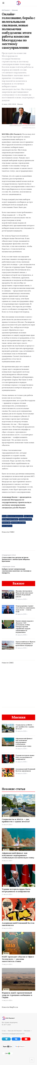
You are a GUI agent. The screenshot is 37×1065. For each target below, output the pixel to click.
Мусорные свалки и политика (10, 519)
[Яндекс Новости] (7, 1047)
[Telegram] (6, 1040)
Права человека (28, 516)
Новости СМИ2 (8, 532)
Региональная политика (25, 519)
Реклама (27, 1031)
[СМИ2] (7, 1054)
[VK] (16, 1040)
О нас (4, 1031)
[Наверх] (31, 1060)
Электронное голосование (18, 522)
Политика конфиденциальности (13, 1034)
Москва (4, 516)
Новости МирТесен (10, 1007)
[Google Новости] (19, 1047)
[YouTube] (26, 1040)
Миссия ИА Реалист (15, 1031)
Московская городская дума (15, 516)
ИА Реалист (6, 10)
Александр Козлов (7, 525)
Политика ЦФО (6, 522)
